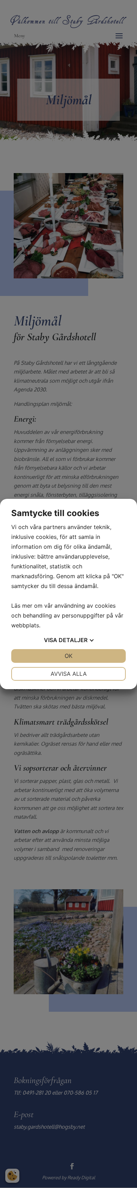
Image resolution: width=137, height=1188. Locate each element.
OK (68, 655)
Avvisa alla (69, 673)
